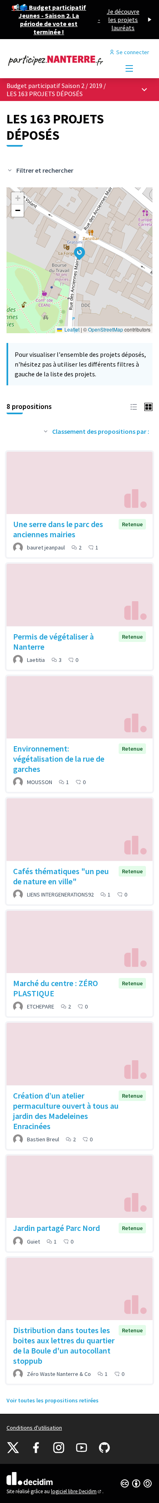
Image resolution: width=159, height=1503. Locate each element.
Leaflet (71, 329)
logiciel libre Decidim (76, 1491)
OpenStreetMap (105, 329)
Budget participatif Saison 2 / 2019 (55, 85)
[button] (74, 248)
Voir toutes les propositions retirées (53, 1400)
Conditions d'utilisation (34, 1427)
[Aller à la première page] (61, 60)
